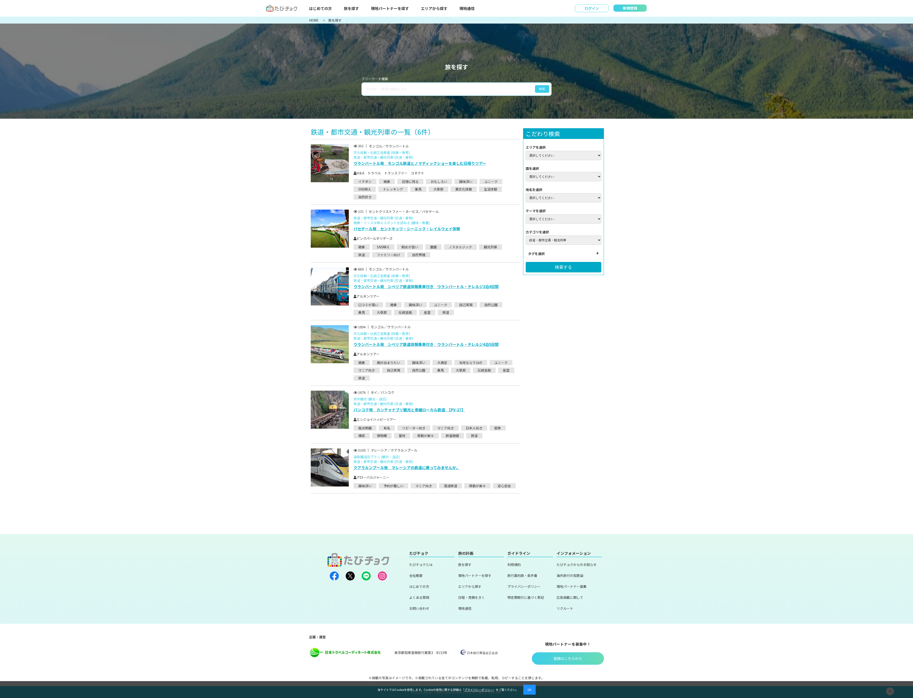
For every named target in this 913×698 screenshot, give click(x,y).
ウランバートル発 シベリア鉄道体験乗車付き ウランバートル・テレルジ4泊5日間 (426, 344)
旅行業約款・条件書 (522, 575)
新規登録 (630, 7)
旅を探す (351, 8)
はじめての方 (320, 8)
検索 (542, 89)
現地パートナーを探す (390, 8)
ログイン (592, 8)
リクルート (565, 608)
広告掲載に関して (570, 597)
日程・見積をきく (471, 597)
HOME (314, 20)
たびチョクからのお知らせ (577, 564)
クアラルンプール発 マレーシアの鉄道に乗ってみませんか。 (407, 467)
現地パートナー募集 (572, 586)
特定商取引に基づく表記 (525, 597)
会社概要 (416, 575)
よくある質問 (419, 597)
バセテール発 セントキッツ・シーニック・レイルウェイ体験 (407, 228)
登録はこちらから (568, 658)
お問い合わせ (419, 608)
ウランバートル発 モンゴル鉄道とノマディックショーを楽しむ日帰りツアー (420, 163)
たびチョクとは (420, 564)
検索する (563, 267)
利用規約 (514, 564)
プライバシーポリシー (524, 586)
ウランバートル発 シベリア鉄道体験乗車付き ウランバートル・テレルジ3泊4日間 (426, 286)
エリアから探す (434, 8)
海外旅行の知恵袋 (570, 575)
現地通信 (467, 8)
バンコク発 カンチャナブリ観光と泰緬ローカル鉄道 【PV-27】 (409, 410)
